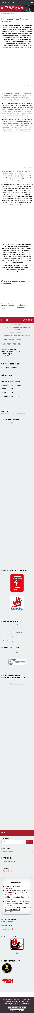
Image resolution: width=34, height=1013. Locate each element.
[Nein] (32, 1005)
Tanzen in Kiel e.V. (7, 2)
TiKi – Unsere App (8, 641)
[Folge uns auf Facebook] (29, 320)
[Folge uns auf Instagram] (32, 320)
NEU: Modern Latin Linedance (17, 897)
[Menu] (31, 2)
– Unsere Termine (7, 871)
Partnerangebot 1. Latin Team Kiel (12, 628)
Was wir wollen (7, 922)
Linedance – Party (13, 886)
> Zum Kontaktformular (11, 340)
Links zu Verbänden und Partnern (12, 637)
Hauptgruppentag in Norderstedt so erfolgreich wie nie (22, 305)
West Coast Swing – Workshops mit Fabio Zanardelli (18, 909)
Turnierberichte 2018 (8, 14)
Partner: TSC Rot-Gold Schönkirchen (13, 633)
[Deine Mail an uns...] (26, 320)
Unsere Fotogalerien (10, 861)
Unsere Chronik (7, 929)
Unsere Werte (6, 925)
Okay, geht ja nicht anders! (17, 1007)
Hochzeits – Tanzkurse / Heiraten (12, 625)
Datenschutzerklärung (17, 1010)
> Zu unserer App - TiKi (11, 344)
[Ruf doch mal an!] (24, 320)
